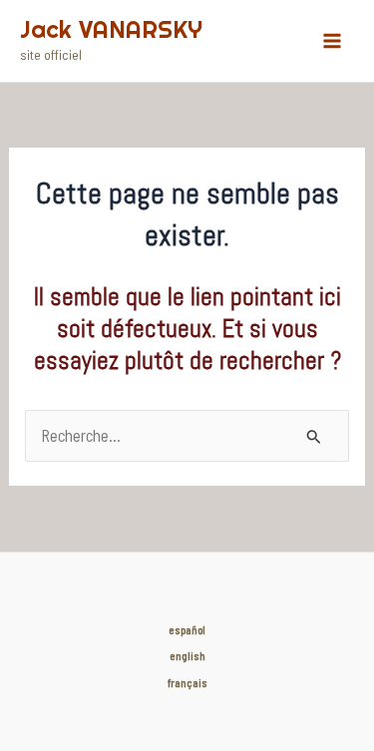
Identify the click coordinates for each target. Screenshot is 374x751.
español (187, 629)
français (187, 682)
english (187, 655)
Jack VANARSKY (111, 29)
